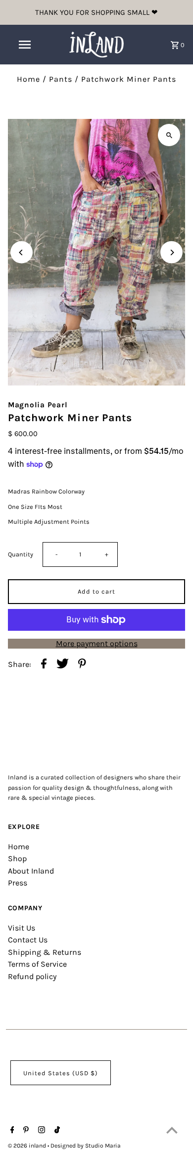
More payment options (97, 643)
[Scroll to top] (172, 1130)
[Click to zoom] (169, 135)
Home (28, 79)
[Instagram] (40, 1131)
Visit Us (21, 928)
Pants (60, 79)
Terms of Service (37, 964)
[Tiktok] (56, 1131)
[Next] (171, 252)
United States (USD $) (60, 1073)
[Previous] (21, 252)
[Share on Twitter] (62, 665)
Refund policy (32, 976)
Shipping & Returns (44, 952)
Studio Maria (103, 1145)
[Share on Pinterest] (82, 665)
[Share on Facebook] (44, 665)
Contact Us (28, 939)
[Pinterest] (25, 1131)
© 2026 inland (28, 1145)
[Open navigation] (24, 44)
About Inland (31, 871)
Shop (17, 858)
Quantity (20, 554)
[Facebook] (11, 1131)
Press (17, 882)
